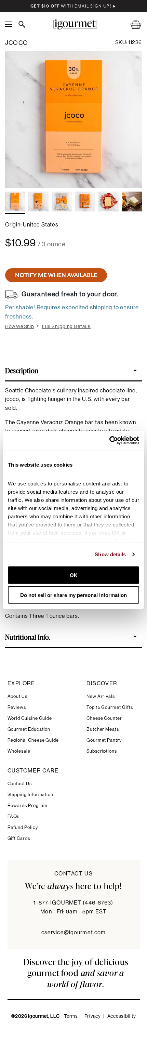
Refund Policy (23, 827)
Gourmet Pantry (104, 740)
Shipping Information (31, 794)
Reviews (17, 707)
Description (21, 370)
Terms (71, 1016)
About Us (17, 696)
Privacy (92, 1016)
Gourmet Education (29, 729)
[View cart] (131, 24)
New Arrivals (100, 696)
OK (74, 575)
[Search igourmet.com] (23, 24)
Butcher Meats (102, 729)
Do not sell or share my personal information (73, 595)
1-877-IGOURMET (73, 903)
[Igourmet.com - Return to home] (75, 24)
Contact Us (20, 783)
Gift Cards (19, 838)
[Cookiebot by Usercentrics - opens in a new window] (109, 440)
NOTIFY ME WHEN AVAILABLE (56, 275)
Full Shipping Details (66, 326)
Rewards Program (28, 805)
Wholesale (19, 751)
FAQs (14, 816)
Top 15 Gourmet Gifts (109, 707)
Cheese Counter (104, 718)
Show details (110, 554)
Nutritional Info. (27, 637)
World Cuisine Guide (30, 718)
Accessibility (121, 1016)
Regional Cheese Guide (33, 740)
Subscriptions (101, 751)
